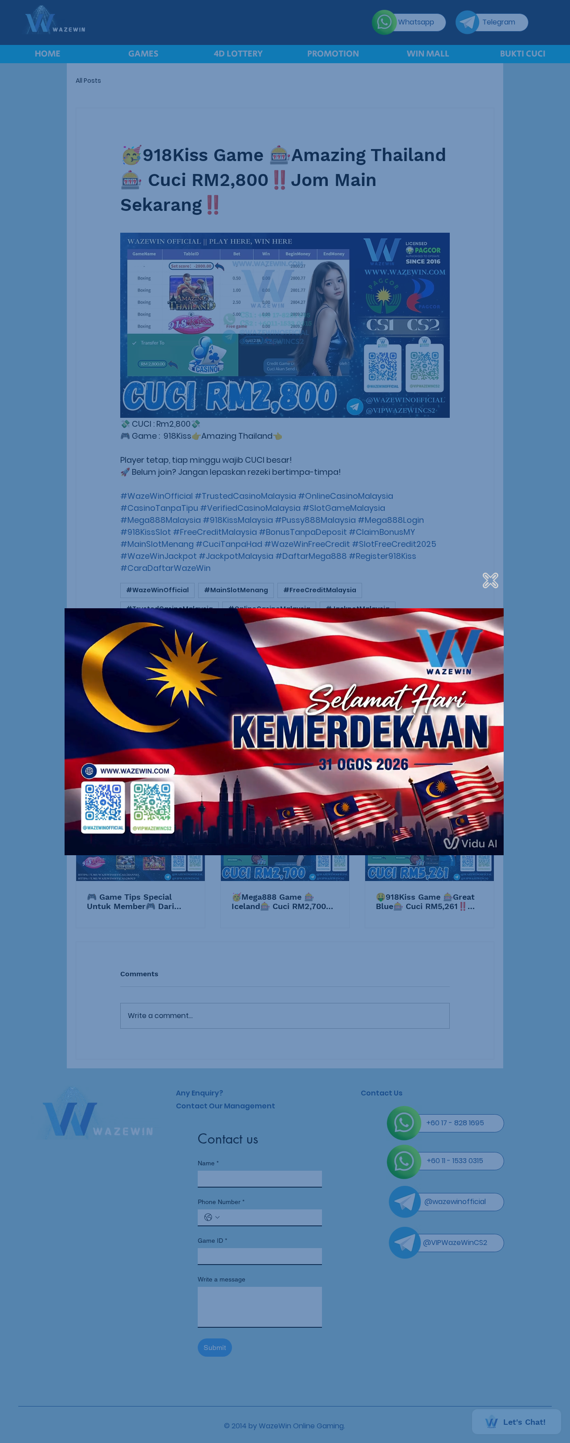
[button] (490, 580)
